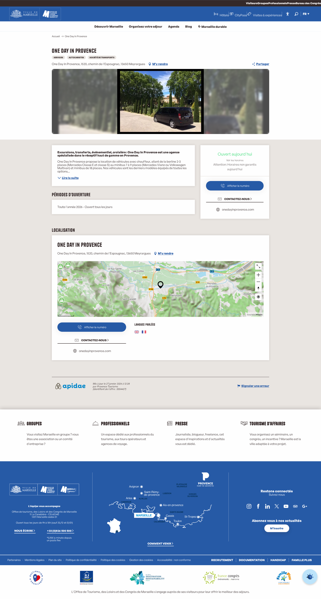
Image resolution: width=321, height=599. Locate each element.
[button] (296, 14)
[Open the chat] (309, 576)
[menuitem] (35, 14)
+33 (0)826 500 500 (59, 530)
